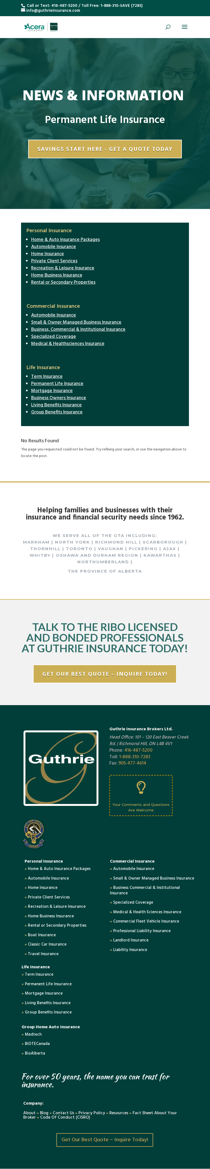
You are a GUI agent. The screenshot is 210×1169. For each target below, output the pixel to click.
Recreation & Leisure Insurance (62, 268)
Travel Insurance (42, 954)
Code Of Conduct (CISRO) (65, 1117)
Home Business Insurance (56, 275)
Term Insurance (47, 376)
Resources (118, 1113)
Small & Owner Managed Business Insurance (76, 322)
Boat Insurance (40, 935)
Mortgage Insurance (52, 391)
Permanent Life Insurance (57, 383)
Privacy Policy (91, 1113)
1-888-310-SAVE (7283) (122, 5)
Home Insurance (47, 254)
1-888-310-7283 (134, 757)
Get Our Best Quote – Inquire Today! (104, 673)
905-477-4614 (132, 763)
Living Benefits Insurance (56, 405)
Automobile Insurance (53, 247)
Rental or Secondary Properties (63, 282)
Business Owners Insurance (58, 398)
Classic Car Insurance (45, 944)
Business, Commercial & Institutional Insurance (78, 329)
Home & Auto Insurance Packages (65, 239)
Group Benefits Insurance (57, 412)
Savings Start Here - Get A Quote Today (105, 149)
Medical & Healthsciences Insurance (67, 343)
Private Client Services (54, 261)
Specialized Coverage (53, 336)
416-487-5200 (64, 5)
